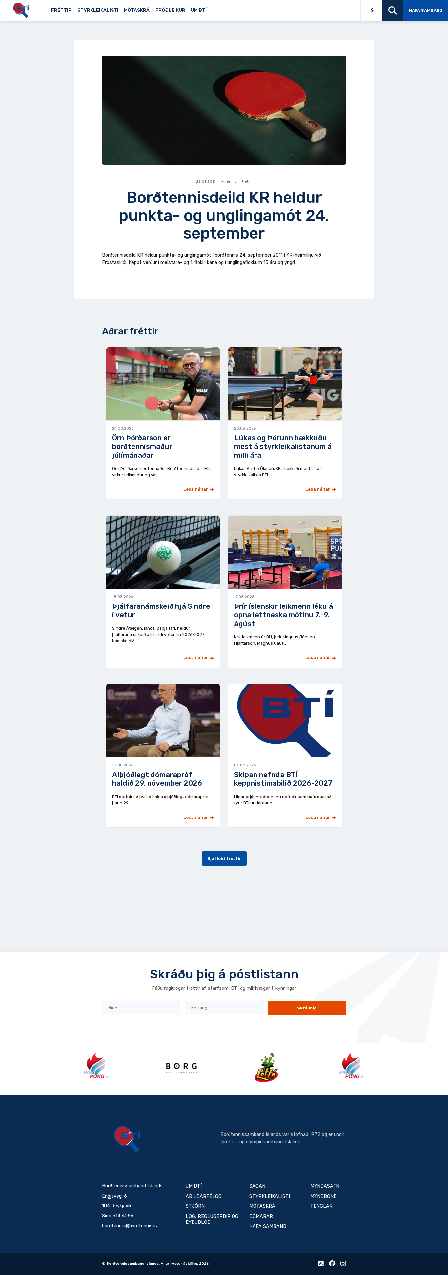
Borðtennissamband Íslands (127, 1139)
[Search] (392, 10)
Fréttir (61, 10)
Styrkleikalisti (97, 10)
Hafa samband (425, 10)
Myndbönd (323, 1196)
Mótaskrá (137, 10)
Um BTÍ (199, 10)
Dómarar (261, 1216)
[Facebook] (332, 1265)
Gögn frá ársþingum (254, 8)
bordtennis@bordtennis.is (129, 1226)
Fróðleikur (170, 10)
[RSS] (321, 1265)
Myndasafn (324, 1186)
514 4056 (122, 1216)
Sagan (214, 8)
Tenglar (217, 8)
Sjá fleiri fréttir (224, 858)
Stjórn (195, 1206)
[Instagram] (343, 1265)
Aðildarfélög (204, 1196)
